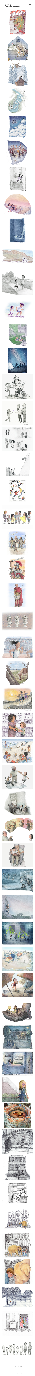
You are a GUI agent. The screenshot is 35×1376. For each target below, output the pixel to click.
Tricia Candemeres (12, 5)
